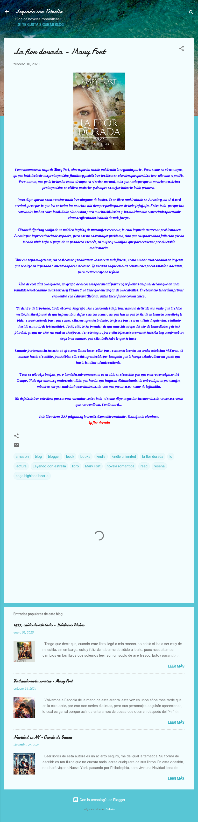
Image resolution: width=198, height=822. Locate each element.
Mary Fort (92, 466)
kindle (101, 456)
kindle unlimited (124, 456)
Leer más (176, 666)
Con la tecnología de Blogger (102, 800)
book (70, 456)
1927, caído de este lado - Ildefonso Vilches (49, 625)
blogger (54, 456)
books (85, 456)
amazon (22, 456)
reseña (159, 466)
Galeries (110, 809)
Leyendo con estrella (49, 466)
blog (38, 456)
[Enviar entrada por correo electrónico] (16, 447)
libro (75, 466)
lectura (21, 466)
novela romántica (120, 466)
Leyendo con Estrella (39, 11)
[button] (181, 49)
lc (171, 456)
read (144, 466)
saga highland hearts (32, 476)
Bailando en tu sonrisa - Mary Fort (43, 681)
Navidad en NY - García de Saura (43, 737)
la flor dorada (152, 456)
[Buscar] (191, 13)
